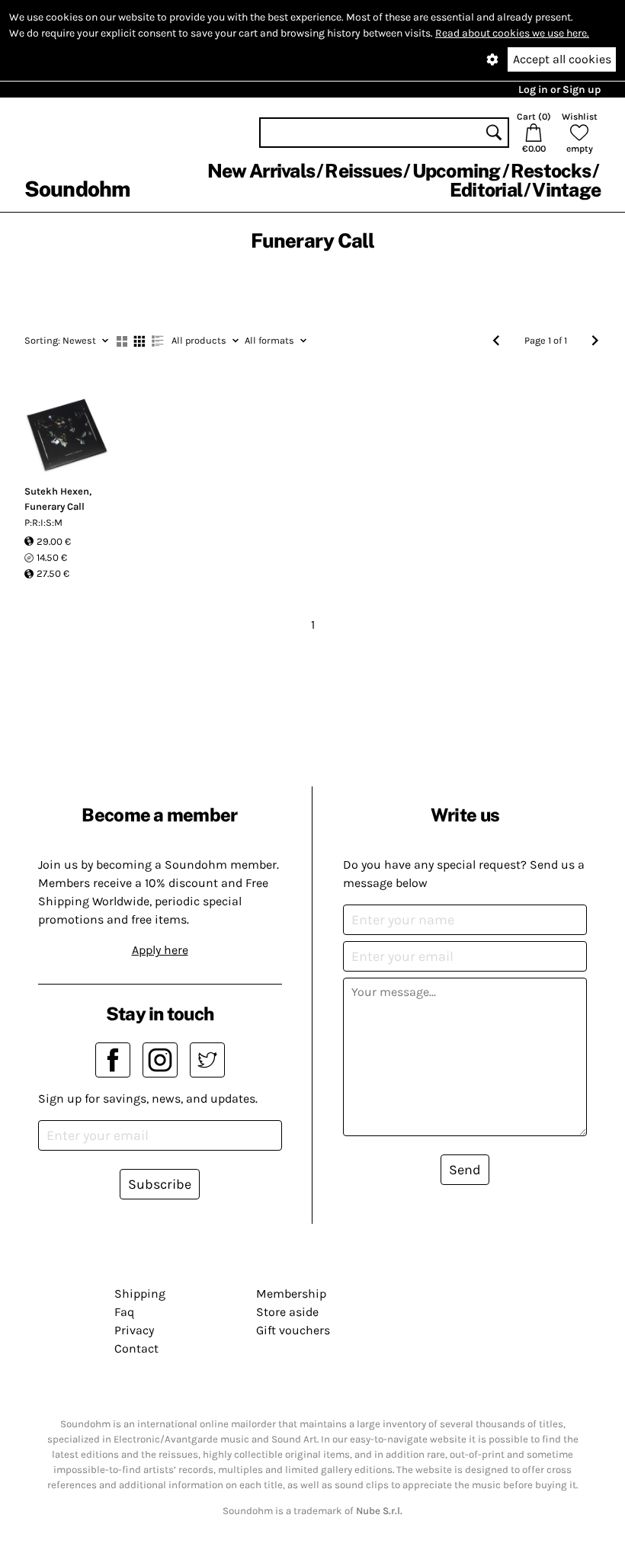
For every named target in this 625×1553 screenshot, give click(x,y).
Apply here (160, 950)
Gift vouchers (293, 1330)
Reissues (363, 170)
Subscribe (159, 1184)
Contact (136, 1348)
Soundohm (77, 188)
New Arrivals (261, 170)
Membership (291, 1293)
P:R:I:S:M (43, 522)
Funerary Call (54, 506)
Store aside (287, 1312)
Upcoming (456, 170)
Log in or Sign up (559, 89)
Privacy (134, 1330)
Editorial (486, 189)
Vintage (566, 189)
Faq (124, 1312)
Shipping (139, 1293)
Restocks (551, 170)
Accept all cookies (562, 59)
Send (465, 1169)
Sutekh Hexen (56, 491)
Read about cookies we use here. (512, 33)
